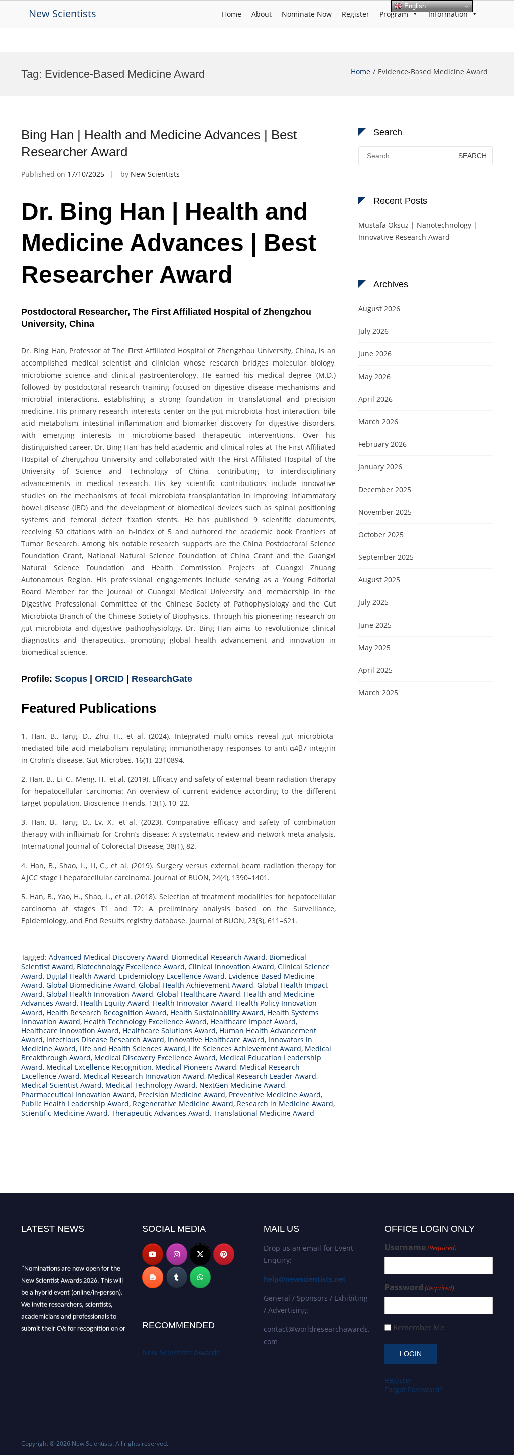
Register (355, 14)
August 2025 (379, 579)
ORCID (109, 679)
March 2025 (378, 692)
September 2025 (386, 557)
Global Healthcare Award (198, 994)
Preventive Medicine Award (275, 1094)
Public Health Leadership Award (75, 1103)
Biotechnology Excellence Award (131, 967)
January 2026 (380, 466)
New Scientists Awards (181, 1352)
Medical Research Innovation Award (143, 1076)
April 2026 (375, 399)
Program (393, 14)
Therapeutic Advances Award (160, 1113)
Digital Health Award (80, 976)
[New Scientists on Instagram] (176, 1254)
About (261, 14)
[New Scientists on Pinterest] (223, 1254)
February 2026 (382, 444)
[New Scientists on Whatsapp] (200, 1277)
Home (231, 14)
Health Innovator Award (192, 1003)
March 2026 (378, 421)
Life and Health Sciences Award (132, 1048)
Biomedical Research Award (219, 957)
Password (419, 1287)
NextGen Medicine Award (242, 1085)
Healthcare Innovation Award (70, 1030)
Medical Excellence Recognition (99, 1067)
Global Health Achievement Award (196, 985)
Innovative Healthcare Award (216, 1039)
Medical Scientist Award (61, 1085)
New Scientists (62, 13)
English (414, 6)
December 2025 (384, 489)
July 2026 (373, 331)
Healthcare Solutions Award (169, 1030)
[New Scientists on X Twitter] (200, 1254)
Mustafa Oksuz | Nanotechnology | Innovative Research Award (417, 231)
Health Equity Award (114, 1003)
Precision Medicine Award (181, 1094)
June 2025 (375, 625)
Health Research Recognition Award (106, 1012)
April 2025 (375, 670)
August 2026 (379, 308)
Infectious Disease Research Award (105, 1039)
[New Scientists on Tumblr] (176, 1277)
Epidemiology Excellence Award (172, 976)
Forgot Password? (413, 1389)
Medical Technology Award (150, 1085)
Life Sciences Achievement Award (245, 1048)
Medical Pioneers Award (195, 1067)
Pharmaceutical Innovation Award (78, 1094)
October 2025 (381, 534)
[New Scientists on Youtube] (152, 1254)
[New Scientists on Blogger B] (152, 1277)
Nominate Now (307, 14)
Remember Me (418, 1327)
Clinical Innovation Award (231, 967)
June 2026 (375, 353)
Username (420, 1247)
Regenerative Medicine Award (183, 1103)
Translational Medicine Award (263, 1113)
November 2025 (385, 512)
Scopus (71, 679)
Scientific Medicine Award (64, 1113)
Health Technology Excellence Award (145, 1021)
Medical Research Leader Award (262, 1076)
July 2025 (373, 602)
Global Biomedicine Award (90, 985)
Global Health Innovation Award (99, 994)
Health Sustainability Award (217, 1012)
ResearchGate (162, 679)
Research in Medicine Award (285, 1103)
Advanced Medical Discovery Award (108, 957)
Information (448, 14)
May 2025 (374, 647)
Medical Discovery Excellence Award (155, 1057)
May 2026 (374, 376)
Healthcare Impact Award (253, 1021)
